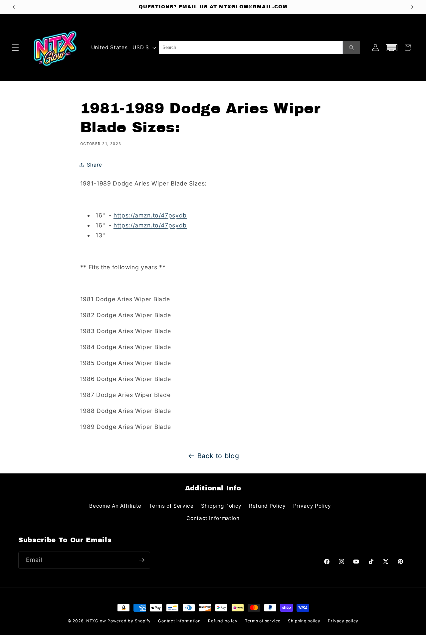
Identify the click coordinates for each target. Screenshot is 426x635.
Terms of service (263, 620)
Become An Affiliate (115, 506)
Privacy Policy (312, 506)
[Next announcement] (412, 7)
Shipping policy (304, 620)
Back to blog (218, 456)
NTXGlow (96, 620)
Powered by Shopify (129, 620)
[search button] (351, 47)
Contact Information (213, 518)
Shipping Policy (221, 506)
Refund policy (222, 620)
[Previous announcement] (13, 7)
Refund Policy (267, 506)
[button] (15, 48)
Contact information (179, 620)
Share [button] (94, 165)
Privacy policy (343, 620)
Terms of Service (171, 506)
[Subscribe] (142, 560)
